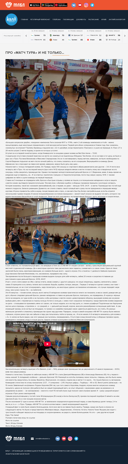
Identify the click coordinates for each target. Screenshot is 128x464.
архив (103, 20)
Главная (24, 20)
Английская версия (117, 20)
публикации (68, 20)
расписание (93, 20)
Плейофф (57, 20)
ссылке (32, 418)
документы (81, 20)
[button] (26, 36)
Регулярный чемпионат (40, 20)
